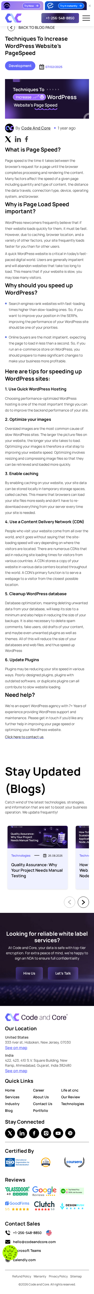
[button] (86, 18)
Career (38, 1090)
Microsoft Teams (27, 1250)
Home (10, 1090)
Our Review (70, 1097)
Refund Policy (21, 1276)
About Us (41, 1097)
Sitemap (76, 1276)
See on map (16, 1047)
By (45, 128)
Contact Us (42, 1103)
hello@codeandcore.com (34, 1241)
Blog (9, 1110)
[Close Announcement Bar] (90, 6)
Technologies (72, 1103)
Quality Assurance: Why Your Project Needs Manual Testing (37, 870)
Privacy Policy (58, 1276)
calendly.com (24, 1259)
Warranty (40, 1276)
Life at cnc (69, 1090)
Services (12, 1097)
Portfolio (40, 1110)
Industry (12, 1103)
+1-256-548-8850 (27, 1232)
